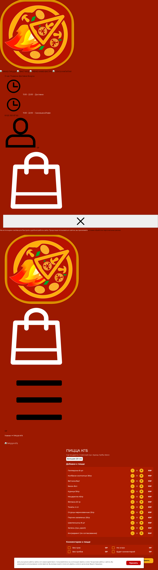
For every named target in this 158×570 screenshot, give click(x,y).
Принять (133, 563)
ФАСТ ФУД (24, 71)
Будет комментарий (126, 552)
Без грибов (77, 552)
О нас (7, 76)
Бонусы (31, 76)
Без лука (76, 548)
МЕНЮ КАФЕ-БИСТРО (42, 71)
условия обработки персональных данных (104, 230)
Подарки (14, 76)
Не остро (121, 548)
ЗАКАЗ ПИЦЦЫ (9, 71)
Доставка (23, 76)
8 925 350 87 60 (11, 115)
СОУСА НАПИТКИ (63, 71)
